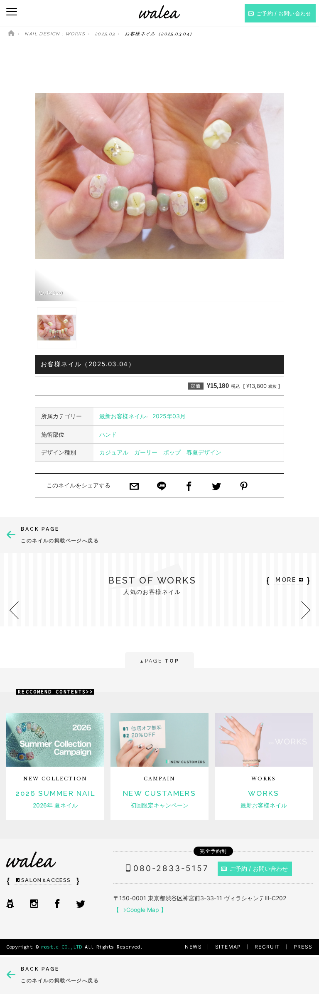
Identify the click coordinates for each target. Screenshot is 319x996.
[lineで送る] (161, 487)
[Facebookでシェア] (189, 487)
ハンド (108, 434)
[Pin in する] (243, 487)
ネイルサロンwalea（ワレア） (159, 12)
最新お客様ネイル (122, 416)
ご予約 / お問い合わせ (259, 868)
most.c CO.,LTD (61, 947)
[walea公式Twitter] (80, 904)
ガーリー (145, 452)
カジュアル (113, 452)
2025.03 (105, 34)
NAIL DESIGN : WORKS (55, 34)
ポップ (172, 452)
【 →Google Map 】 (140, 909)
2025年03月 (169, 416)
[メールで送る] (134, 487)
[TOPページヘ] (11, 33)
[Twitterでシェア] (216, 487)
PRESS (303, 947)
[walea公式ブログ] (10, 904)
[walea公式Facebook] (57, 904)
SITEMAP (228, 947)
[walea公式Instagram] (34, 904)
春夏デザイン (203, 452)
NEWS (193, 947)
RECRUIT (267, 947)
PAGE (159, 661)
